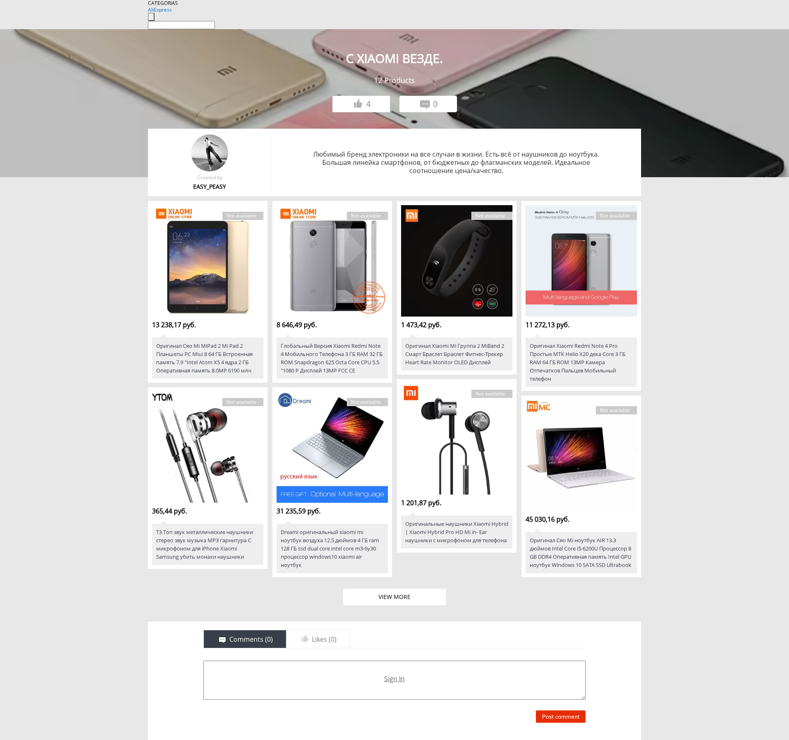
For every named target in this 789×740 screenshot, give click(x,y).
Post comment (560, 716)
